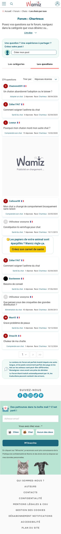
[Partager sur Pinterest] (41, 395)
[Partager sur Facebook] (20, 395)
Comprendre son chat (13, 133)
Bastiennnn (14, 278)
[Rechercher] (11, 4)
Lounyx (12, 122)
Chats (24, 11)
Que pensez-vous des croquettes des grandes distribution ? (26, 303)
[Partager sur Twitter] (25, 395)
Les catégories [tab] (16, 64)
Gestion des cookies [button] (30, 510)
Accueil (8, 11)
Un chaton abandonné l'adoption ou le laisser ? (27, 91)
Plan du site (31, 527)
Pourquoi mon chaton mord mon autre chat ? (26, 128)
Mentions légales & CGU (30, 504)
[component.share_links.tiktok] (35, 395)
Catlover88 (14, 201)
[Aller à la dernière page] (40, 354)
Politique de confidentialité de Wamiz (17, 454)
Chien (16, 432)
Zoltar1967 (14, 104)
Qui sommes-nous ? (30, 480)
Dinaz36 (13, 336)
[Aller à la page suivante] (33, 354)
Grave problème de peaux (16, 323)
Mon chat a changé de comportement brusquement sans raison (30, 207)
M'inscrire (30, 443)
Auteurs (30, 486)
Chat (30, 432)
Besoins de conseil (13, 284)
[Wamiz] (35, 3)
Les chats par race (38, 11)
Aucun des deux (45, 432)
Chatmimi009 (16, 86)
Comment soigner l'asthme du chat (21, 110)
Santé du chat (17, 115)
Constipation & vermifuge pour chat (21, 227)
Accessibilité (30, 521)
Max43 (12, 317)
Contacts (31, 492)
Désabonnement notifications (31, 516)
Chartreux (43, 97)
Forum (16, 11)
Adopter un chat (16, 97)
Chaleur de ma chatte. (14, 341)
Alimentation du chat (13, 310)
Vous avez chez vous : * (30, 426)
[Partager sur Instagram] (30, 395)
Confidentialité (30, 498)
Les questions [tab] (45, 64)
